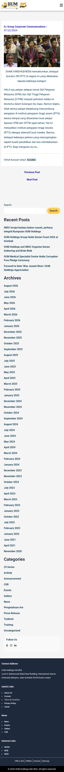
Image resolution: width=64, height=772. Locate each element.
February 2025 (12, 389)
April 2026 (9, 308)
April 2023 (9, 493)
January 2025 (11, 395)
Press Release (12, 613)
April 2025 (9, 378)
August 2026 (11, 285)
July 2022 (9, 522)
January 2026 (11, 326)
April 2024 (9, 447)
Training (8, 624)
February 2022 (12, 528)
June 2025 (10, 366)
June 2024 (10, 435)
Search (7, 204)
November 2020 (13, 551)
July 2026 (9, 291)
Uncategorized (12, 630)
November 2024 (13, 406)
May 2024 (9, 441)
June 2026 (10, 297)
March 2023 (10, 499)
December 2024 (13, 401)
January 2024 (11, 464)
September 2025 (13, 349)
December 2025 (13, 331)
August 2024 (11, 424)
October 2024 (11, 412)
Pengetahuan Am (13, 607)
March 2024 (10, 453)
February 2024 (12, 458)
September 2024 (13, 418)
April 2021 (9, 545)
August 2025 (11, 355)
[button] (61, 5)
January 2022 (11, 533)
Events (7, 590)
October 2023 (11, 482)
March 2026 (10, 314)
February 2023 (12, 505)
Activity (8, 572)
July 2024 (9, 430)
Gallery (8, 596)
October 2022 (11, 516)
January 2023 (11, 510)
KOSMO (31, 159)
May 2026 (9, 302)
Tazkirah (9, 619)
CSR (6, 584)
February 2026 (12, 320)
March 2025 (10, 383)
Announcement (12, 578)
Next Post (32, 179)
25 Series (9, 567)
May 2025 (9, 372)
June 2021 (10, 539)
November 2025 (13, 337)
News (7, 601)
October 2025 (11, 343)
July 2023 (9, 487)
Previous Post (32, 172)
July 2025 (9, 360)
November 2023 (13, 476)
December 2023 (13, 470)
